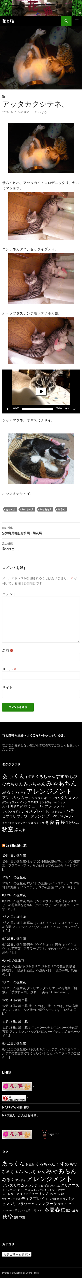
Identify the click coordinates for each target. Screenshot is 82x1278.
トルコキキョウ (55, 811)
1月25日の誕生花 (14, 982)
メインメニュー (77, 21)
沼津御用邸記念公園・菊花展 (22, 530)
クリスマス (70, 797)
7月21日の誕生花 (14, 917)
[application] (41, 391)
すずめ (62, 776)
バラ (70, 810)
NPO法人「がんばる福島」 (21, 1115)
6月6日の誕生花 (13, 960)
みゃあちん (46, 509)
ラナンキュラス (24, 822)
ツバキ (61, 806)
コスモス (33, 802)
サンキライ (46, 802)
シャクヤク (58, 802)
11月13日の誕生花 (15, 1021)
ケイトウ (22, 802)
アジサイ (20, 792)
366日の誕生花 (16, 845)
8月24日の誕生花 (14, 895)
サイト (7, 687)
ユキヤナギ (8, 822)
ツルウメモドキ (11, 811)
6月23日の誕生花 (14, 938)
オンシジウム (34, 798)
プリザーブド (66, 816)
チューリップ (38, 806)
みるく (61, 509)
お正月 (30, 777)
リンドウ (39, 823)
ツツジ (52, 806)
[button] (41, 391)
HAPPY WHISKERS (15, 1107)
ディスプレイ (33, 810)
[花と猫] (17, 1134)
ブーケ (51, 816)
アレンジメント (49, 791)
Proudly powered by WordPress (20, 1272)
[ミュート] (67, 409)
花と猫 (8, 20)
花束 (22, 830)
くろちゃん (45, 776)
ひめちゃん (12, 783)
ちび (73, 776)
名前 (7, 650)
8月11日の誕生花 (14, 1043)
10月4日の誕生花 (14, 855)
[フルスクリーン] (74, 409)
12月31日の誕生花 (15, 1000)
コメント (11, 594)
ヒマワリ (9, 816)
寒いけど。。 (11, 546)
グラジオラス (9, 802)
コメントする (39, 112)
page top (53, 1134)
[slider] (37, 409)
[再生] (8, 409)
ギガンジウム (52, 798)
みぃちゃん (28, 509)
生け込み (72, 823)
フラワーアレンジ (31, 816)
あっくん (11, 509)
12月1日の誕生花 (14, 877)
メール (9, 669)
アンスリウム (13, 797)
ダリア (24, 806)
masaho (23, 112)
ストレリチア (10, 806)
